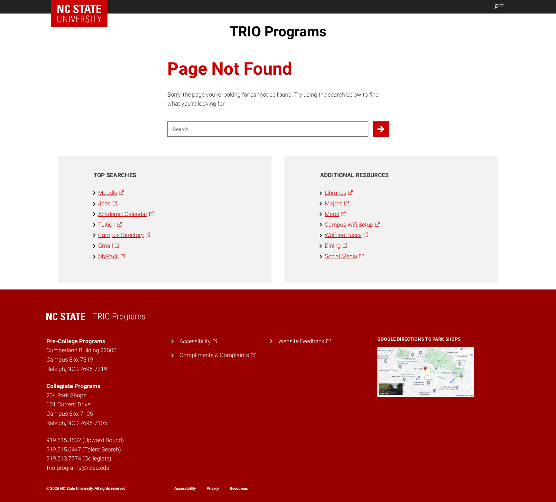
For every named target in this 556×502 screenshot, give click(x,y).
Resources (239, 488)
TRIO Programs (278, 31)
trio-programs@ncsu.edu (78, 467)
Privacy (213, 488)
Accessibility (185, 488)
